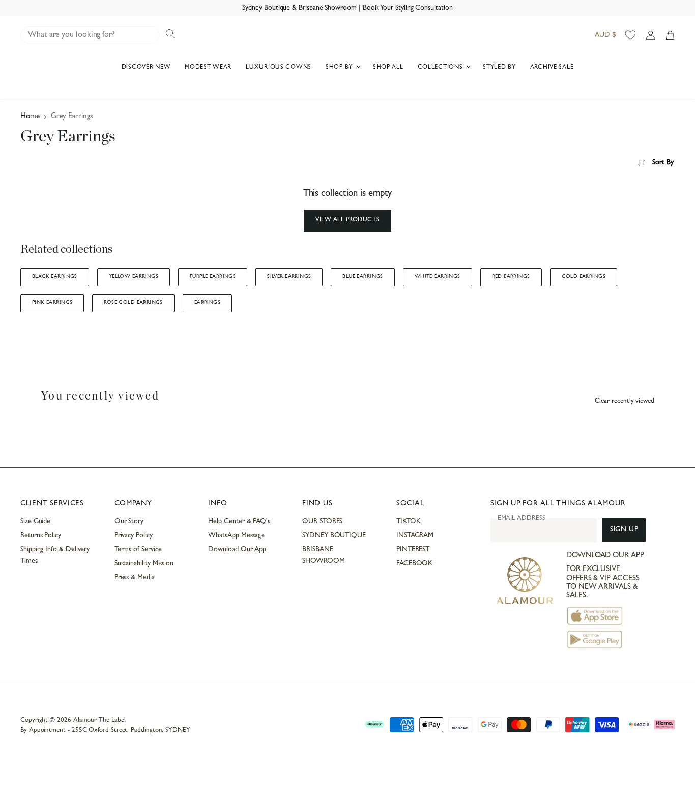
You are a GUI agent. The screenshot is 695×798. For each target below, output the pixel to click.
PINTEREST (412, 549)
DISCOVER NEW (146, 68)
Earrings (207, 302)
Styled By (499, 68)
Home (30, 117)
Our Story (128, 521)
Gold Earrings (583, 276)
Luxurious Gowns (278, 68)
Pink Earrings (52, 302)
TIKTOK (408, 521)
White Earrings (437, 276)
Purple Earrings (213, 276)
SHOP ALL (388, 68)
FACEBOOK (414, 563)
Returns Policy (40, 535)
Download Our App (237, 549)
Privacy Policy (133, 535)
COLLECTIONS (441, 68)
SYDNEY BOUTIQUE (334, 535)
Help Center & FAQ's (239, 521)
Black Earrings (54, 276)
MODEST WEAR (208, 68)
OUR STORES (322, 521)
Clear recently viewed (624, 401)
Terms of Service (138, 549)
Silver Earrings (289, 276)
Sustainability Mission (143, 563)
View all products (347, 220)
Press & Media (134, 577)
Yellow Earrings (133, 276)
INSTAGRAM (414, 535)
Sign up (624, 530)
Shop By (340, 68)
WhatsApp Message (236, 535)
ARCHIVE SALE (552, 68)
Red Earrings (511, 276)
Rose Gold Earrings (133, 302)
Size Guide (35, 521)
